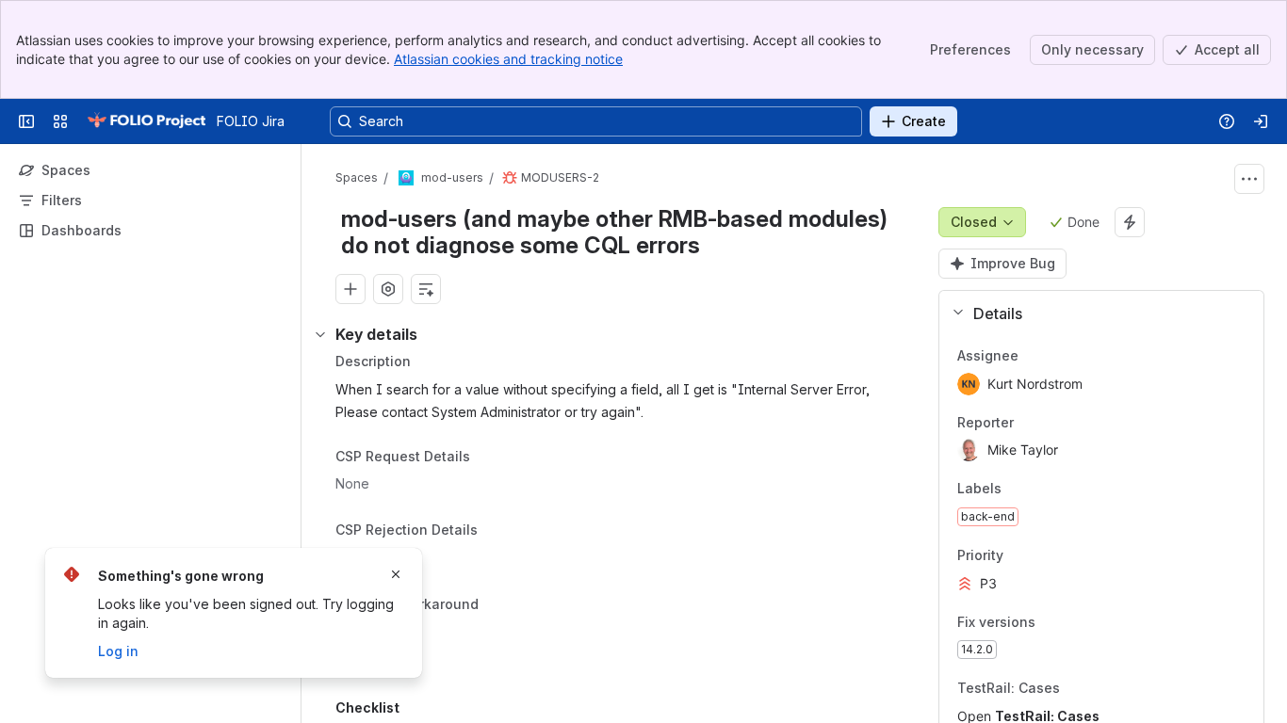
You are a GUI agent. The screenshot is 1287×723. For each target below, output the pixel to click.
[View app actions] (388, 289)
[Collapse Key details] (320, 334)
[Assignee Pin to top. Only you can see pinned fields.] (1059, 355)
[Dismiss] (395, 574)
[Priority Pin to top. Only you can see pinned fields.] (1044, 555)
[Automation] (1130, 222)
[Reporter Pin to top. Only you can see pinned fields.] (1055, 422)
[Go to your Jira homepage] (146, 121)
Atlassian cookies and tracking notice (508, 59)
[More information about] (481, 457)
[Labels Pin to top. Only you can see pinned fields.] (1043, 489)
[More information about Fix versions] (1054, 623)
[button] (1094, 313)
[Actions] (1249, 179)
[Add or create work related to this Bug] (350, 289)
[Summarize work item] (426, 289)
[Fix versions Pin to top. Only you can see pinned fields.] (1076, 622)
